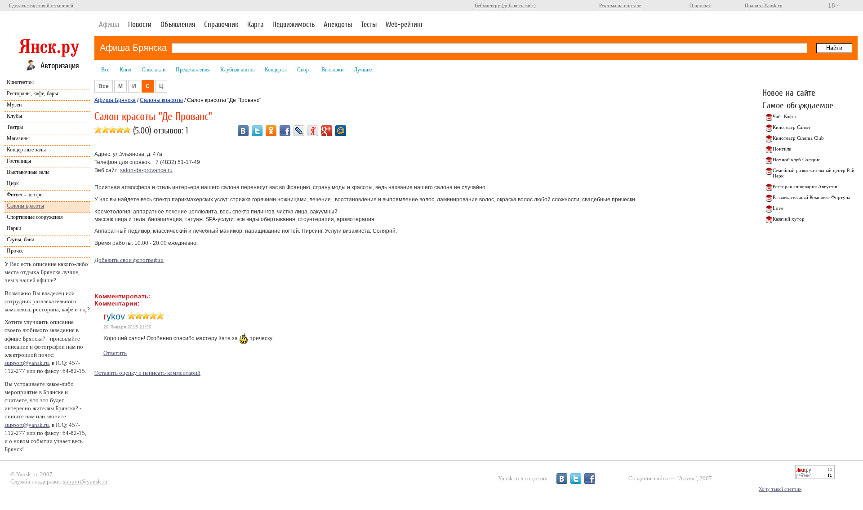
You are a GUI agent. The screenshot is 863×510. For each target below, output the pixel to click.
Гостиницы (19, 161)
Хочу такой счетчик (780, 489)
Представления (193, 70)
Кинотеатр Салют (791, 127)
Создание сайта (648, 478)
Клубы (14, 116)
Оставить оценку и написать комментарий (147, 372)
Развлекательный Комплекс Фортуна (811, 197)
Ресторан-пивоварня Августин (806, 186)
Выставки (332, 70)
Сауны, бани (20, 239)
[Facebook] (285, 130)
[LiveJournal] (299, 130)
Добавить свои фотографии (129, 260)
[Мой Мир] (340, 130)
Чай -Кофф (784, 116)
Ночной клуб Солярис (796, 159)
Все (105, 70)
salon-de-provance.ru (146, 170)
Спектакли (153, 70)
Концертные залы (26, 149)
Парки (14, 228)
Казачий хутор (789, 219)
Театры (15, 127)
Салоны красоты (25, 206)
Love (778, 208)
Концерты (276, 70)
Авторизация (59, 65)
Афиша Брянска (133, 48)
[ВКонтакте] (243, 130)
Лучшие (363, 70)
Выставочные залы (28, 172)
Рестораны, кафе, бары (32, 93)
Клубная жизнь (237, 70)
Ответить (115, 353)
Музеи (14, 105)
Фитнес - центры (25, 194)
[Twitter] (257, 130)
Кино (125, 70)
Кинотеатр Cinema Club (798, 138)
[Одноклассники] (271, 130)
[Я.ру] (312, 130)
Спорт (304, 70)
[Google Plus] (326, 130)
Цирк (13, 183)
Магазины (18, 138)
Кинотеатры (20, 82)
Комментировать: (122, 296)
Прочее (15, 251)
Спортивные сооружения (35, 217)
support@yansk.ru (26, 362)
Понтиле (782, 148)
